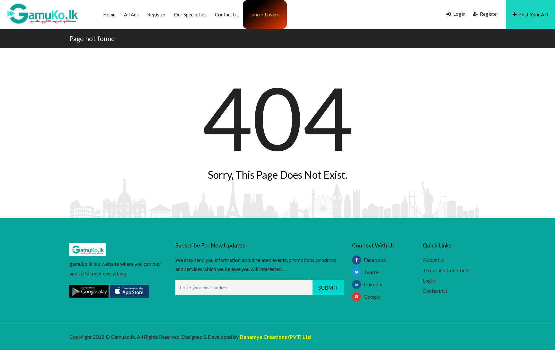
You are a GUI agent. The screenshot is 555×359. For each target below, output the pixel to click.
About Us (433, 260)
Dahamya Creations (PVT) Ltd (275, 337)
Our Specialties (190, 14)
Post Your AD (533, 14)
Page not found (92, 38)
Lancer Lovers (264, 14)
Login (458, 14)
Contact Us (227, 14)
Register (156, 14)
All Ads (131, 14)
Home (109, 14)
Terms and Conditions (447, 270)
